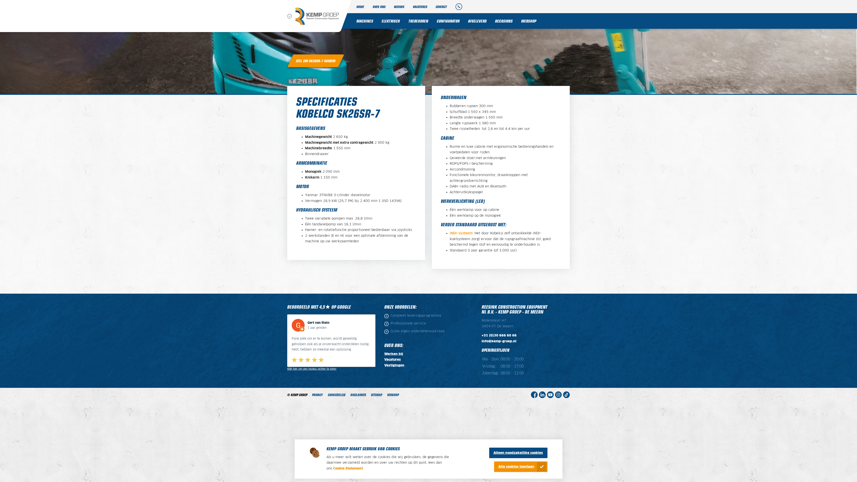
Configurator (448, 21)
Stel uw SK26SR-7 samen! (316, 60)
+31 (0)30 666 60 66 (499, 335)
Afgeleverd (477, 21)
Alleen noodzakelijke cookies (518, 453)
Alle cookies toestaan (516, 466)
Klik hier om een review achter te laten (311, 369)
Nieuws (399, 6)
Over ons (379, 6)
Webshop (528, 21)
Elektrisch (391, 21)
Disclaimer (358, 394)
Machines (364, 21)
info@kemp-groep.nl (499, 341)
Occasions (504, 21)
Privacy (317, 394)
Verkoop (393, 394)
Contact (441, 6)
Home (360, 6)
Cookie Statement (348, 468)
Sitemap (376, 394)
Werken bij (393, 354)
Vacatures (420, 6)
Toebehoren (418, 21)
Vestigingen (394, 365)
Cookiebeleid (336, 394)
